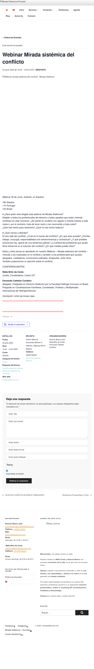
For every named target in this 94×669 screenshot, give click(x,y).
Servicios (32, 10)
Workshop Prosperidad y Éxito (75, 495)
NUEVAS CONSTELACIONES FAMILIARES (24, 495)
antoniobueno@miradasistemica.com (19, 526)
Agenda (76, 10)
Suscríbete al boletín (15, 473)
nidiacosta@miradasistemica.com (18, 548)
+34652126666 (19, 529)
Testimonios (63, 10)
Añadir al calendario (16, 324)
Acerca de (19, 16)
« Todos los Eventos (11, 37)
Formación (47, 10)
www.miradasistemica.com (15, 534)
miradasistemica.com (10, 379)
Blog (8, 16)
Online (4, 362)
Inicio (21, 10)
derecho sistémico (9, 368)
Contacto (31, 16)
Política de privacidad (13, 577)
